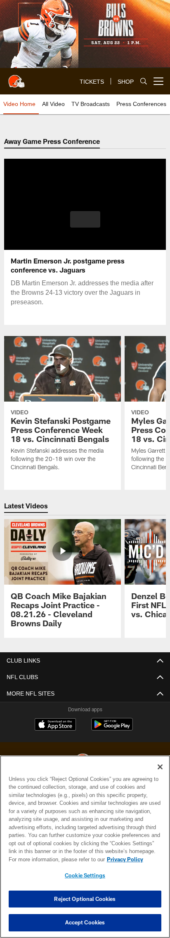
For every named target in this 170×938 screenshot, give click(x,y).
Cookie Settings (85, 875)
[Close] (160, 767)
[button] (85, 224)
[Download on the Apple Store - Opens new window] (55, 725)
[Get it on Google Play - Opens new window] (112, 728)
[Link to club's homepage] (16, 78)
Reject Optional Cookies (85, 899)
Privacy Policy (125, 859)
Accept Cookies (85, 922)
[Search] (143, 81)
